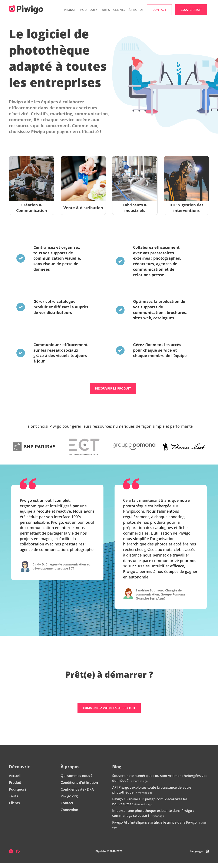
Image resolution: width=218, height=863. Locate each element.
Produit (15, 782)
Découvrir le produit (113, 388)
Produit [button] (70, 10)
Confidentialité (72, 789)
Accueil (14, 775)
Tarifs (105, 10)
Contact (67, 803)
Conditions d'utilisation (79, 782)
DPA (90, 789)
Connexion (69, 809)
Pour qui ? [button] (88, 10)
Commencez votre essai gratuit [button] (109, 708)
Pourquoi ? (17, 789)
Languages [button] (197, 851)
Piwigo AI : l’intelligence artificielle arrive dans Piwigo (154, 822)
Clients (119, 10)
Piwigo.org (69, 796)
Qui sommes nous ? (76, 775)
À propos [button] (136, 10)
